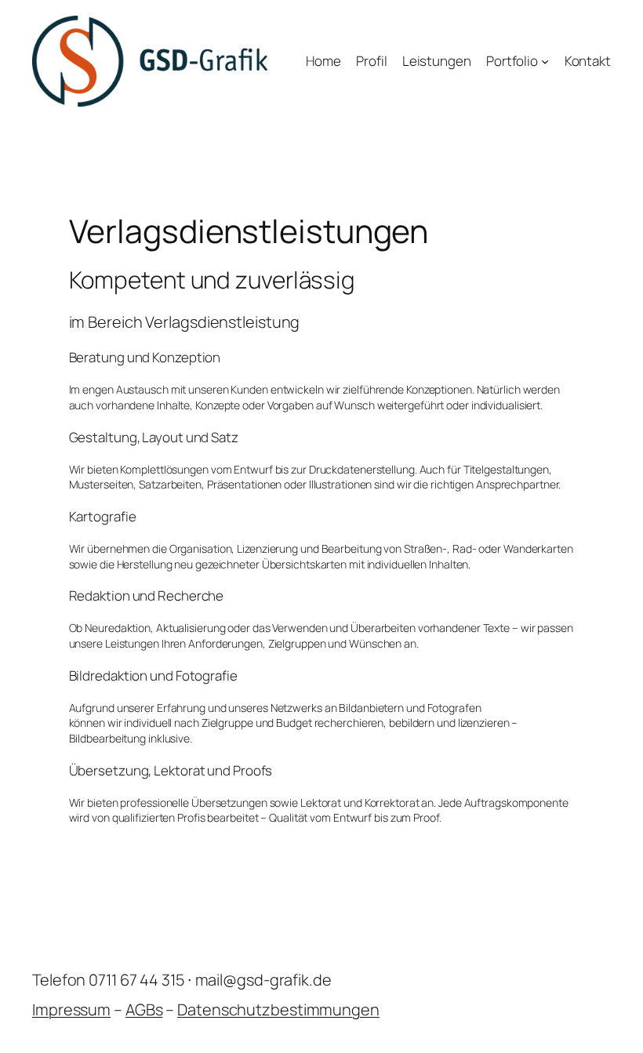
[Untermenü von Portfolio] (545, 61)
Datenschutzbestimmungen (278, 1009)
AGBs (144, 1009)
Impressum (71, 1009)
